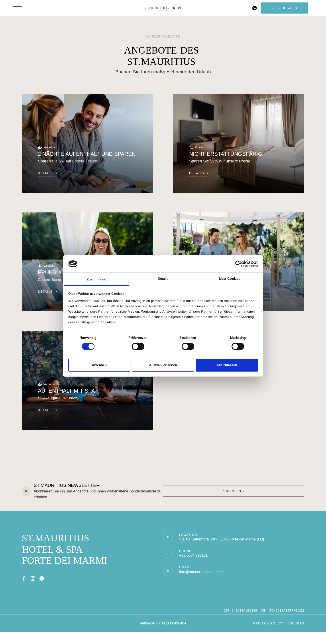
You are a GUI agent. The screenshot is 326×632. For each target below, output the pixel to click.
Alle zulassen (226, 365)
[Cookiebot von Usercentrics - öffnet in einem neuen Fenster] (238, 263)
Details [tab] (163, 278)
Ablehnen (99, 365)
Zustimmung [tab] (96, 279)
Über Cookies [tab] (229, 278)
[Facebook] (24, 578)
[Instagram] (33, 578)
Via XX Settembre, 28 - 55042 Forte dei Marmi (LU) (221, 539)
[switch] (138, 346)
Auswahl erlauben (163, 365)
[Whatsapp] (41, 578)
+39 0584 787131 (193, 555)
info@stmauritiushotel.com (201, 572)
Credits (296, 623)
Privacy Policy (268, 623)
